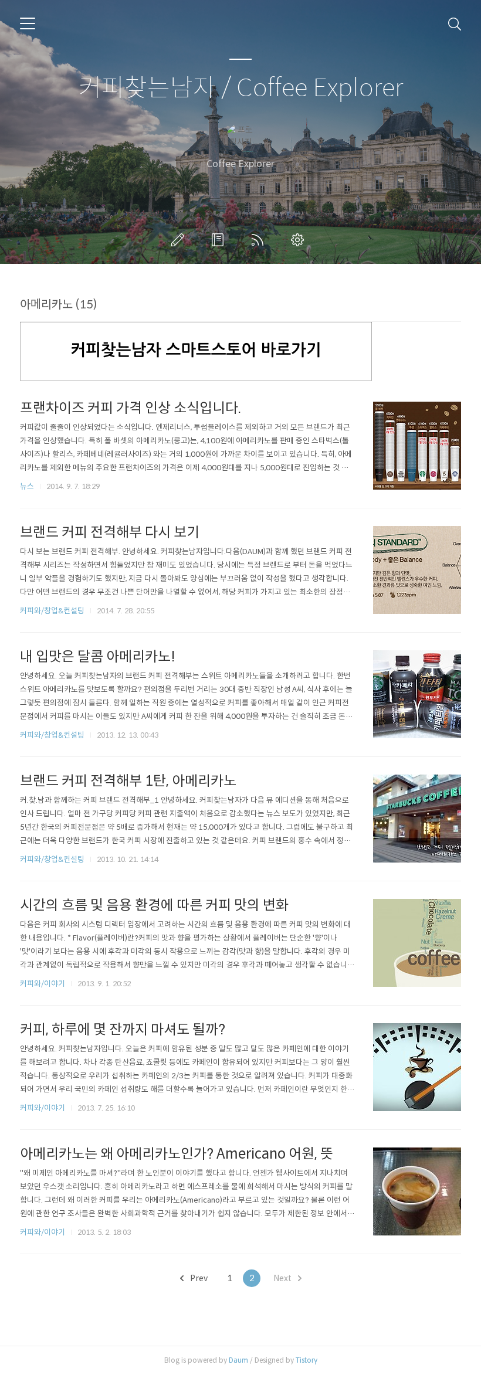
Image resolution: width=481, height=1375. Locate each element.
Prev (198, 1278)
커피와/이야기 (42, 984)
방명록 (220, 240)
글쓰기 (180, 240)
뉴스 (27, 486)
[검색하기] (454, 23)
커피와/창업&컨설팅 (52, 611)
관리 (300, 240)
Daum (238, 1360)
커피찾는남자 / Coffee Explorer (241, 88)
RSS (260, 240)
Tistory (306, 1360)
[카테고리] (27, 23)
